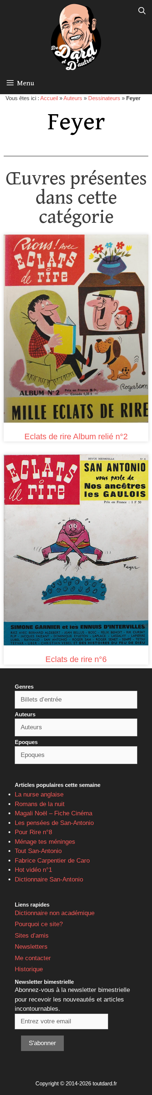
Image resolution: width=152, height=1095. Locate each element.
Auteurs (72, 98)
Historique (29, 969)
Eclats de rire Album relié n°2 (76, 436)
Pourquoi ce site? (39, 924)
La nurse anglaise (39, 794)
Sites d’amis (32, 935)
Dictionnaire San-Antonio (49, 879)
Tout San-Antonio (38, 850)
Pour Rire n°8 (33, 832)
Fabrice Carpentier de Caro (52, 860)
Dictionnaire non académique (54, 913)
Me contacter (33, 958)
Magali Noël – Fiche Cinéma (53, 813)
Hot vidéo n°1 (33, 869)
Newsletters (31, 946)
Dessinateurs (104, 98)
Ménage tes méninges (45, 841)
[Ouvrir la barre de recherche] (142, 11)
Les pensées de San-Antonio (54, 822)
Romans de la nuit (40, 804)
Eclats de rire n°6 (76, 659)
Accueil (49, 98)
